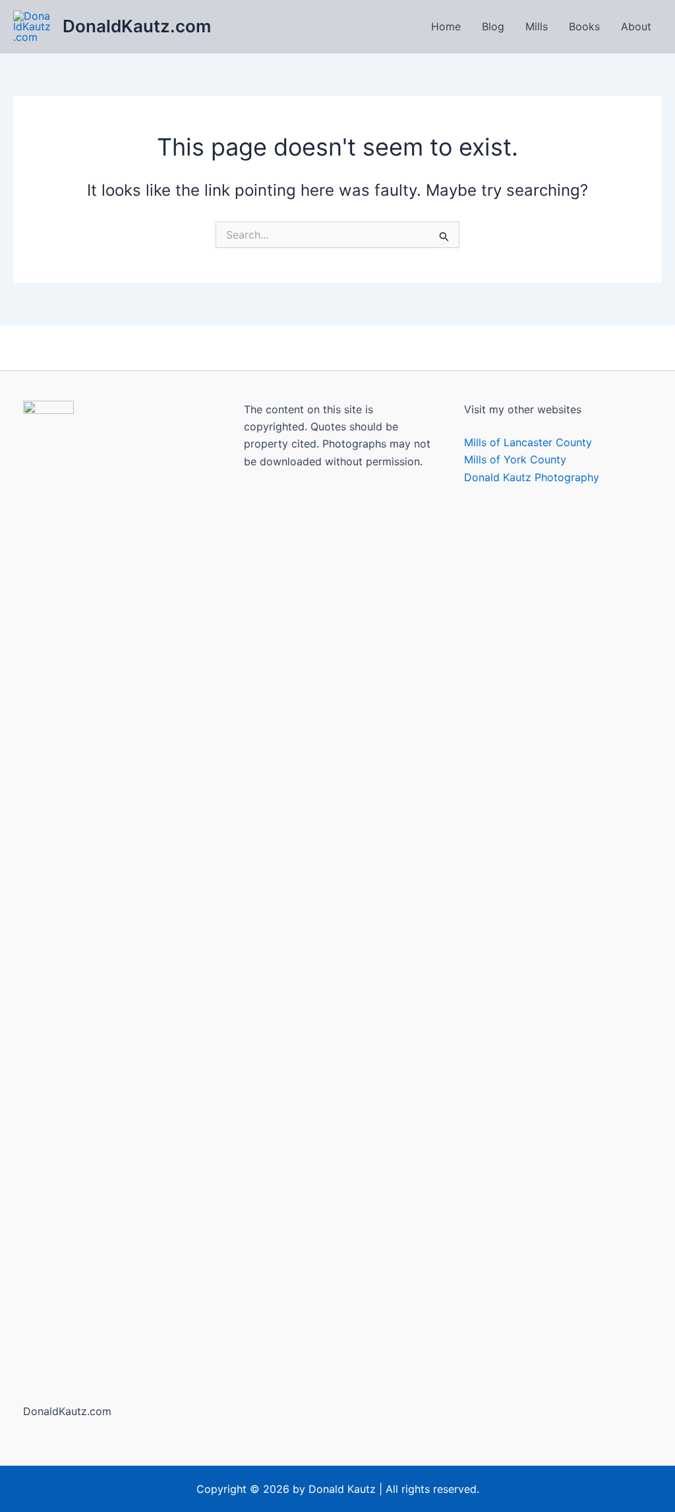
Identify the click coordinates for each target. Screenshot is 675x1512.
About (636, 26)
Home (446, 26)
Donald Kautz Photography (531, 477)
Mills (536, 26)
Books (584, 26)
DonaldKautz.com (137, 26)
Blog (493, 26)
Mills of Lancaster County (528, 442)
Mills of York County (515, 459)
